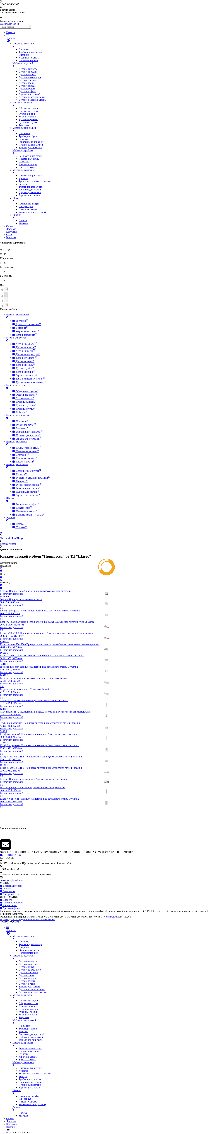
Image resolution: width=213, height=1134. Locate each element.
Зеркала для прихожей (30, 147)
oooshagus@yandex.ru (11, 880)
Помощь (10, 1127)
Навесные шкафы (28, 209)
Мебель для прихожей (24, 128)
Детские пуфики (27, 91)
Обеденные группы (29, 108)
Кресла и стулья (27, 167)
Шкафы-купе (26, 206)
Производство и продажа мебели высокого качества (27, 919)
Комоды (23, 184)
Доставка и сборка (12, 885)
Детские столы (26, 83)
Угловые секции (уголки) (32, 212)
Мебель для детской (23, 63)
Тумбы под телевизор (30, 52)
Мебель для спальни (23, 170)
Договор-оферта (11, 908)
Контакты (11, 231)
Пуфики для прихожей (31, 144)
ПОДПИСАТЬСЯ (12, 855)
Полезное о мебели (12, 902)
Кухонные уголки (28, 119)
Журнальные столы (29, 57)
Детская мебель (8, 544)
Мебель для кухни (22, 102)
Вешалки (23, 139)
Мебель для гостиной (23, 43)
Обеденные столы (28, 111)
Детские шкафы (27, 74)
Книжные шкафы (28, 164)
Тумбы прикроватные (30, 186)
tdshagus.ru (111, 916)
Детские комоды (27, 85)
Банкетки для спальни (30, 189)
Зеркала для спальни (30, 195)
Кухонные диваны (28, 116)
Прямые (23, 220)
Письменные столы (29, 158)
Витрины (24, 55)
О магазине (8, 891)
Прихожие (24, 133)
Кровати (23, 178)
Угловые (23, 223)
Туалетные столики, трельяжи (35, 181)
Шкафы (16, 198)
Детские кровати (28, 71)
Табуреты (24, 125)
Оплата (10, 226)
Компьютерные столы (30, 156)
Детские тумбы (27, 88)
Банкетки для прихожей (31, 142)
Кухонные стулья (28, 122)
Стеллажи (24, 161)
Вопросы (11, 237)
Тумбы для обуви (28, 136)
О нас (9, 234)
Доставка (11, 229)
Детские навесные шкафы (32, 99)
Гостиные (24, 49)
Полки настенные (28, 60)
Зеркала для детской (29, 94)
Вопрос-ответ (9, 905)
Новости (7, 899)
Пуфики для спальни (30, 192)
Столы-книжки (27, 113)
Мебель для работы (22, 150)
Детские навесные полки (32, 97)
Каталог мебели (11, 23)
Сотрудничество (11, 894)
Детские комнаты (28, 69)
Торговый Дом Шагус (11, 538)
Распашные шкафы (29, 203)
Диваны (16, 215)
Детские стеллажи (28, 80)
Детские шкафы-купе (30, 77)
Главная (10, 32)
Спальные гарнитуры (30, 175)
